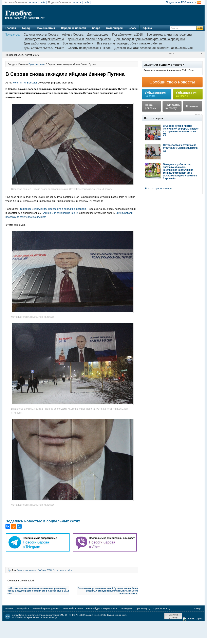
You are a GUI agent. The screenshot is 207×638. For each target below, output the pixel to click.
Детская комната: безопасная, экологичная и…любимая (153, 48)
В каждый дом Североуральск (101, 608)
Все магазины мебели (78, 43)
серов (63, 570)
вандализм (31, 570)
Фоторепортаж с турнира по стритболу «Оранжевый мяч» (180, 146)
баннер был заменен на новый (60, 213)
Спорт (96, 28)
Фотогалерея (114, 28)
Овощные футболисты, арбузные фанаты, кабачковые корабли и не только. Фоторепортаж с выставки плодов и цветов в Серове (180, 171)
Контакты (192, 106)
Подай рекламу (150, 106)
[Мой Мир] (19, 526)
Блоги (132, 28)
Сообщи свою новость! (172, 82)
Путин (56, 570)
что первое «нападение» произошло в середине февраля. (52, 209)
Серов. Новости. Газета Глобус (41, 617)
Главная (10, 28)
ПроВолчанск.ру (161, 608)
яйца (70, 570)
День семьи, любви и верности (89, 39)
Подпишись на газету (172, 106)
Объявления (155, 94)
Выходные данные (116, 615)
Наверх (198, 608)
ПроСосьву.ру (143, 608)
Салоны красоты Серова (41, 34)
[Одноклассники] (13, 526)
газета (33, 2)
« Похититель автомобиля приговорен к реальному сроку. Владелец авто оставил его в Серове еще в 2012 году (38, 590)
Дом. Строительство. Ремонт (44, 48)
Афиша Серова (72, 34)
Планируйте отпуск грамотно (44, 39)
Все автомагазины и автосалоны (169, 34)
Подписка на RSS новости (181, 2)
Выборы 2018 (45, 570)
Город (26, 28)
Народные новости (73, 28)
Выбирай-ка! (23, 608)
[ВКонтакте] (7, 526)
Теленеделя (126, 608)
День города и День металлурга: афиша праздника (149, 39)
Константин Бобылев (25, 82)
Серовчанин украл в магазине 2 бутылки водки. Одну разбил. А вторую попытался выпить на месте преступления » (108, 590)
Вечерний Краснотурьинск (46, 608)
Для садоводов (97, 34)
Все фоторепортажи (157, 188)
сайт (42, 2)
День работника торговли (41, 43)
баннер (20, 570)
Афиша (147, 28)
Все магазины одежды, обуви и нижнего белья (129, 43)
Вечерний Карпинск (73, 608)
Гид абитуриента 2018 (127, 34)
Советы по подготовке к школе (89, 48)
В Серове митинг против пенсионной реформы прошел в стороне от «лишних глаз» (181, 128)
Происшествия (45, 28)
